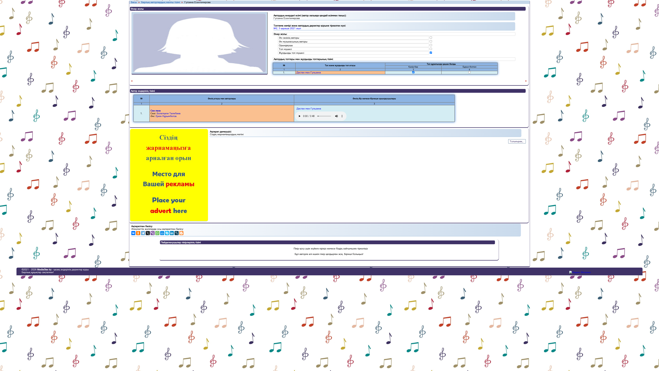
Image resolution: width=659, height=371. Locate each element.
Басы (134, 2)
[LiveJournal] (177, 233)
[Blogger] (181, 233)
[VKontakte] (133, 233)
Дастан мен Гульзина (308, 72)
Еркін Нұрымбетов (166, 116)
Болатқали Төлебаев (168, 113)
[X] (148, 233)
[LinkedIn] (172, 233)
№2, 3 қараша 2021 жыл (287, 28)
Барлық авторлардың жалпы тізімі (161, 2)
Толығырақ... (517, 141)
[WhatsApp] (157, 233)
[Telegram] (143, 233)
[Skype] (167, 233)
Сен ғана (156, 110)
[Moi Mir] (162, 233)
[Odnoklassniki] (138, 233)
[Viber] (153, 233)
